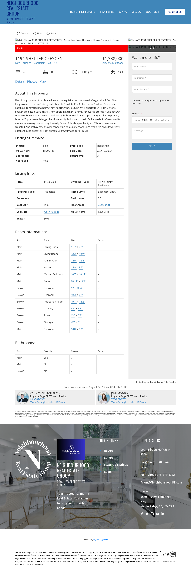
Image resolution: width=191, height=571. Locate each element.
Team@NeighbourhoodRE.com (47, 402)
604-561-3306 (37, 399)
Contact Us (175, 12)
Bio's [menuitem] (156, 11)
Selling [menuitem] (136, 11)
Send (152, 146)
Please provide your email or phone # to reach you (151, 102)
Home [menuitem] (73, 11)
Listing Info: (25, 173)
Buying (122, 11)
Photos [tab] (32, 81)
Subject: (136, 113)
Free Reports (87, 11)
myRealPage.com (100, 540)
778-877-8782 (118, 399)
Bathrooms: (25, 342)
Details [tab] (20, 81)
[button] (175, 12)
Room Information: (31, 231)
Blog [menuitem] (148, 11)
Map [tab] (43, 81)
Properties (107, 11)
